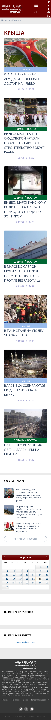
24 (7, 583)
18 (14, 579)
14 (33, 575)
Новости (5, 20)
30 (47, 583)
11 (14, 575)
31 (7, 587)
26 (20, 583)
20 (27, 579)
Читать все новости (25, 539)
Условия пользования (40, 700)
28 (33, 583)
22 (40, 579)
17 (7, 579)
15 (40, 575)
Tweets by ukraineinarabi (25, 642)
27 (27, 583)
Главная (5, 700)
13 (27, 575)
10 (7, 575)
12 (20, 575)
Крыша (15, 20)
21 (33, 579)
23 (47, 579)
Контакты (16, 700)
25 (14, 583)
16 (47, 575)
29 (40, 583)
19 (20, 579)
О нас (25, 700)
